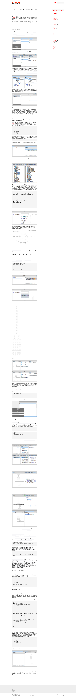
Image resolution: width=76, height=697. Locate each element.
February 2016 (55, 24)
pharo (30, 675)
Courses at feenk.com (60, 2)
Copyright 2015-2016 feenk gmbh (16, 695)
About (13, 691)
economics (54, 35)
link (34, 675)
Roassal (36, 184)
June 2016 (54, 20)
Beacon (13, 123)
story (33, 675)
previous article (16, 12)
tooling (54, 47)
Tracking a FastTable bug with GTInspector (57, 688)
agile (53, 27)
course (54, 32)
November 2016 (55, 17)
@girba (61, 10)
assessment (26, 675)
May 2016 (54, 21)
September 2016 (55, 18)
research (54, 43)
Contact (31, 694)
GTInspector (14, 17)
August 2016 (54, 19)
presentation (54, 40)
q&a (53, 42)
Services (13, 689)
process (54, 41)
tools (27, 675)
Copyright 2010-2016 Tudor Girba (16, 694)
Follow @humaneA (32, 695)
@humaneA (55, 10)
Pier (63, 694)
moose (31, 675)
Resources (51, 2)
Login (63, 695)
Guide (43, 2)
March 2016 (54, 23)
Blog (55, 2)
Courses (13, 688)
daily (53, 33)
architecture (54, 29)
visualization (54, 49)
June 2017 (54, 13)
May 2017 (54, 14)
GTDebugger (14, 13)
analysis (54, 28)
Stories (47, 2)
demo (53, 34)
